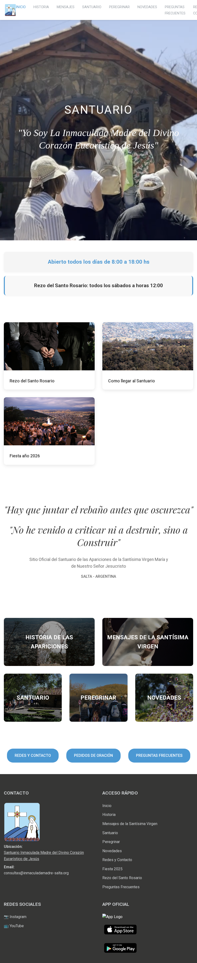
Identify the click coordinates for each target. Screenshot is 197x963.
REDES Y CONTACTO (33, 755)
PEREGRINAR (119, 7)
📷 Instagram (15, 916)
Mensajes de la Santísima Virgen (129, 823)
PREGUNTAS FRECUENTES (159, 755)
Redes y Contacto (117, 859)
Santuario (110, 833)
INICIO (21, 7)
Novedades (112, 851)
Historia (109, 814)
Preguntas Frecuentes (121, 887)
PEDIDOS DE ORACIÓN (93, 755)
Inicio (106, 805)
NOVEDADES (147, 7)
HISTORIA (41, 7)
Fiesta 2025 (112, 869)
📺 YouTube (14, 926)
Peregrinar (111, 841)
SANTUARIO (91, 7)
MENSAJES (65, 7)
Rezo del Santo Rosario (122, 878)
